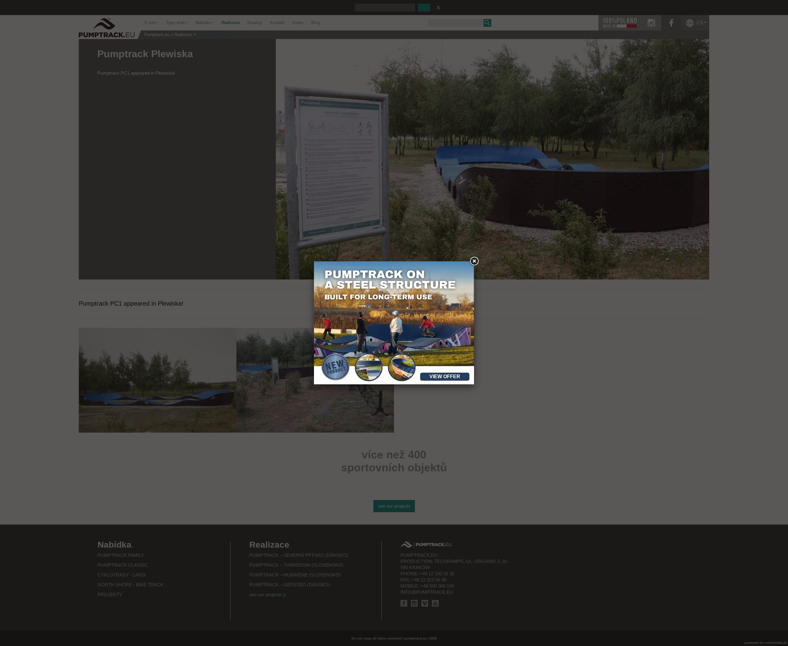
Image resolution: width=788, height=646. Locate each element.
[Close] (474, 261)
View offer (444, 376)
